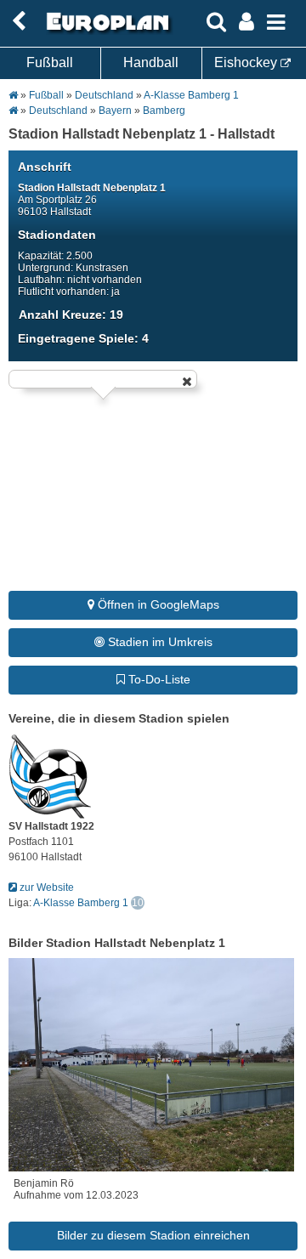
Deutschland (104, 95)
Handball (150, 62)
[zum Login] (18, 21)
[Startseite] (105, 31)
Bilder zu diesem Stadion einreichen (153, 1235)
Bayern (115, 110)
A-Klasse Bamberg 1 (191, 95)
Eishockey (247, 62)
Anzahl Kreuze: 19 (71, 314)
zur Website (45, 887)
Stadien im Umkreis (158, 642)
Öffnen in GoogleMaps (156, 604)
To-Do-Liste (157, 679)
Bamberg (164, 110)
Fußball (49, 62)
